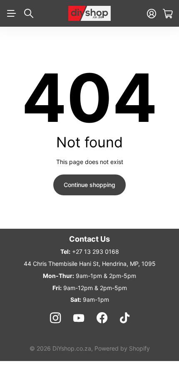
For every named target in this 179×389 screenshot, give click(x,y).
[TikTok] (124, 318)
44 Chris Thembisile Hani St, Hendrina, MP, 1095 (90, 263)
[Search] (28, 13)
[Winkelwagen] (167, 13)
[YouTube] (78, 318)
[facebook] (102, 318)
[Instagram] (55, 318)
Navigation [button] (11, 13)
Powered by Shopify (122, 348)
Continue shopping (89, 184)
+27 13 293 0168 (95, 251)
